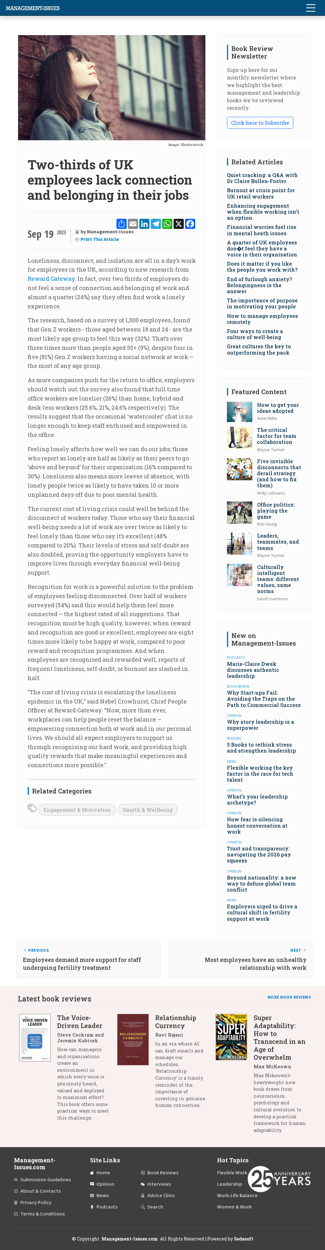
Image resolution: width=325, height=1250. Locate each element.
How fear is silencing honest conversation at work (257, 825)
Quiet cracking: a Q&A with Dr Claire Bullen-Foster (262, 178)
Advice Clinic (161, 1195)
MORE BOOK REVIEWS (289, 997)
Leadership (229, 1184)
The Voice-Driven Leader (79, 1021)
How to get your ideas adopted (278, 407)
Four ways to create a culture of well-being (255, 334)
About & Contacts (40, 1191)
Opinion (105, 1184)
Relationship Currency (175, 1021)
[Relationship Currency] (136, 1064)
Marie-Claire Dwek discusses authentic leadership (253, 669)
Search (155, 1206)
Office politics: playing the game (276, 510)
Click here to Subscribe (260, 122)
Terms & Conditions (42, 1213)
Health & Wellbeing (148, 809)
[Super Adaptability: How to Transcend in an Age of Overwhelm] (235, 1076)
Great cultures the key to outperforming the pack (259, 349)
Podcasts (106, 1206)
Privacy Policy (35, 1202)
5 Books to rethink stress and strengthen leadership (261, 747)
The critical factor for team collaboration (276, 435)
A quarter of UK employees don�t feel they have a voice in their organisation (262, 248)
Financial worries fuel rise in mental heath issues (261, 230)
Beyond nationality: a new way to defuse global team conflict (261, 883)
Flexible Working (235, 1172)
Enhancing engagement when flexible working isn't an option (263, 211)
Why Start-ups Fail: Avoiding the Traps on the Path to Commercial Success (264, 698)
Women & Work (234, 1206)
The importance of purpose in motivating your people (262, 303)
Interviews (159, 1184)
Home (103, 1172)
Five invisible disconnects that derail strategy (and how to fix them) (279, 473)
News (102, 1195)
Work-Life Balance (237, 1195)
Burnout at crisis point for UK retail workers (261, 193)
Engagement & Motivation (77, 809)
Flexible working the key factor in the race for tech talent (260, 773)
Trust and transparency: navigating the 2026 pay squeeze (259, 854)
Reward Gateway (51, 278)
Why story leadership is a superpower (260, 724)
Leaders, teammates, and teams (278, 541)
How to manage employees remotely (262, 318)
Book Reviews (162, 1172)
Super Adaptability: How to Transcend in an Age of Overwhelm (280, 1037)
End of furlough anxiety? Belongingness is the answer (259, 285)
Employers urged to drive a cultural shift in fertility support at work (262, 912)
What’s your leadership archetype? (257, 799)
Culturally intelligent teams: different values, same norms (278, 579)
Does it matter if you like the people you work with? (262, 266)
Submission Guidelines (45, 1179)
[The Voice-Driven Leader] (38, 1070)
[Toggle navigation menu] (310, 8)
